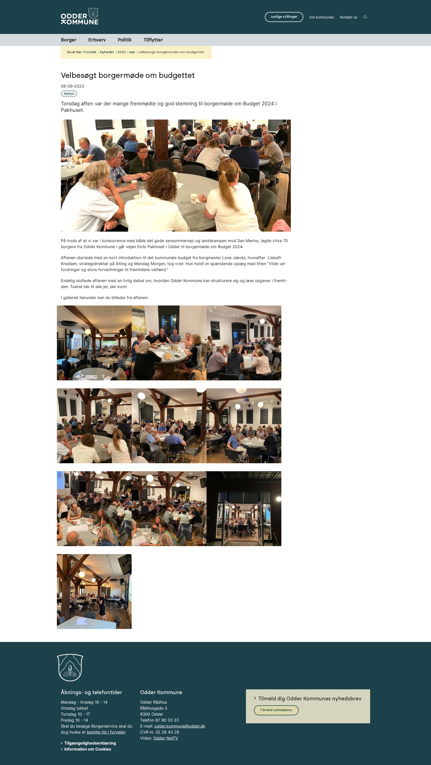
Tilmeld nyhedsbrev (276, 710)
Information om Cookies (87, 749)
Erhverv (97, 40)
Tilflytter (153, 40)
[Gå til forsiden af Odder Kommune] (161, 17)
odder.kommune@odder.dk (179, 726)
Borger (68, 40)
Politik (124, 40)
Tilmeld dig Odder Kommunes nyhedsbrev (309, 698)
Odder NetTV (165, 738)
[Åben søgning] (365, 17)
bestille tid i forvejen (106, 732)
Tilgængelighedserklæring (90, 743)
